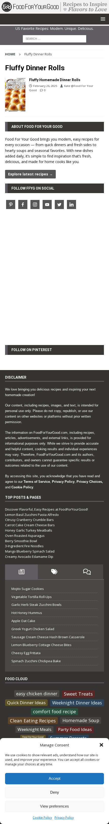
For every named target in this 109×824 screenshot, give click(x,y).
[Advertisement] (54, 280)
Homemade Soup (80, 720)
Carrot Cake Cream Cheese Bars (30, 525)
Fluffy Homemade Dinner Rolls (54, 80)
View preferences (54, 806)
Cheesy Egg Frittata (26, 653)
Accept (54, 778)
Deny (54, 792)
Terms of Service (37, 482)
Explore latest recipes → (30, 174)
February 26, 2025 (45, 86)
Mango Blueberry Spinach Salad (30, 551)
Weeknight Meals (34, 729)
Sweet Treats (78, 694)
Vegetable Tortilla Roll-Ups (31, 596)
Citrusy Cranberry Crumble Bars (29, 519)
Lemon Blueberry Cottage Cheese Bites (41, 645)
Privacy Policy (64, 817)
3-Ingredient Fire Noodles (24, 546)
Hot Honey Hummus (26, 612)
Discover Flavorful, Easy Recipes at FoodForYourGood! (46, 509)
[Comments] (86, 571)
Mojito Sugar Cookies (27, 588)
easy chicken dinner (36, 694)
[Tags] (54, 571)
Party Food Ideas (75, 729)
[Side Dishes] (15, 94)
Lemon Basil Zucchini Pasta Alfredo (32, 514)
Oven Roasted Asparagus (25, 535)
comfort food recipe (54, 711)
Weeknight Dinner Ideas (77, 703)
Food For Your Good (33, 737)
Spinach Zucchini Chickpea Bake (36, 661)
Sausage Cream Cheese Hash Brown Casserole (48, 637)
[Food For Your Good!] (54, 10)
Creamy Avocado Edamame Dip (29, 556)
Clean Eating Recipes (33, 720)
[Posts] (21, 571)
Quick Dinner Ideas (26, 702)
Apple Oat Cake (23, 621)
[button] (101, 744)
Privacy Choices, (90, 482)
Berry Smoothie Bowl (21, 541)
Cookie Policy (42, 817)
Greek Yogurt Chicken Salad (32, 629)
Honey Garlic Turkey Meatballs (28, 530)
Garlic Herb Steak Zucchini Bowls (36, 604)
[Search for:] (54, 38)
